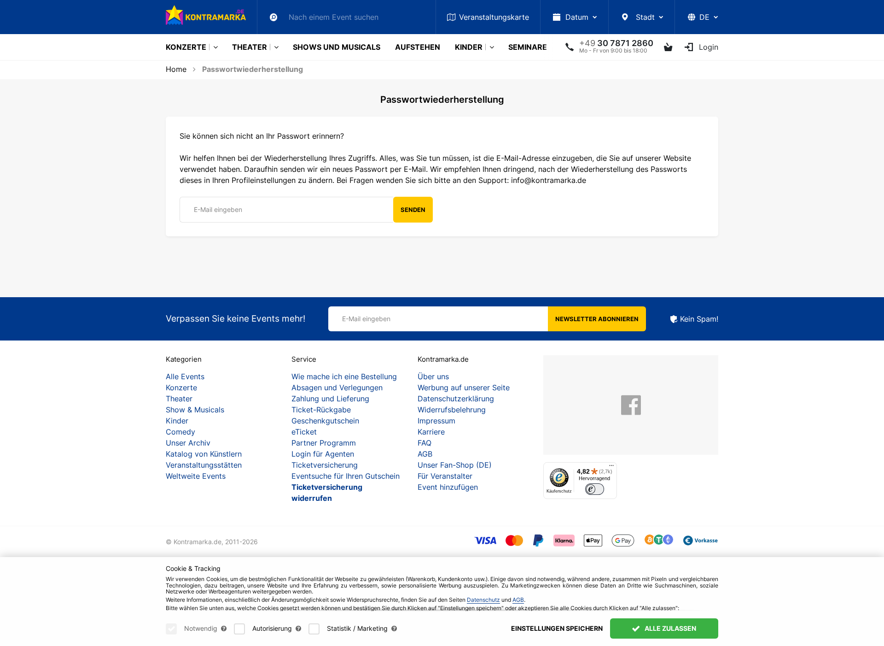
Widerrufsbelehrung (452, 409)
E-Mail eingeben (218, 209)
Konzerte (186, 47)
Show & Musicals (195, 409)
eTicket (304, 431)
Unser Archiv (188, 442)
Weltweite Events (196, 476)
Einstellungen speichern (557, 628)
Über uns (433, 376)
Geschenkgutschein (325, 420)
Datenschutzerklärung (456, 398)
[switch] (594, 489)
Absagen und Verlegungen (337, 387)
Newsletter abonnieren (597, 319)
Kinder (469, 47)
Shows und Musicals (336, 47)
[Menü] (611, 467)
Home (176, 69)
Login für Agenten (322, 453)
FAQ (424, 442)
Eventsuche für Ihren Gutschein (345, 476)
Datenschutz (483, 599)
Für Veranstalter (445, 476)
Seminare (527, 47)
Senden (413, 209)
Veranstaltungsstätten (204, 465)
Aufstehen (417, 47)
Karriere (431, 431)
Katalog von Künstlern (204, 453)
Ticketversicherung (324, 465)
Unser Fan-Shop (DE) (455, 465)
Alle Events (185, 376)
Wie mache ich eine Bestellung (344, 376)
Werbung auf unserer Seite (464, 387)
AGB (425, 453)
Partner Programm (323, 442)
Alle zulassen (669, 628)
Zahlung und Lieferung (330, 398)
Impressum (436, 420)
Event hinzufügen (448, 487)
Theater (249, 47)
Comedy (180, 431)
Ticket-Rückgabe (321, 409)
